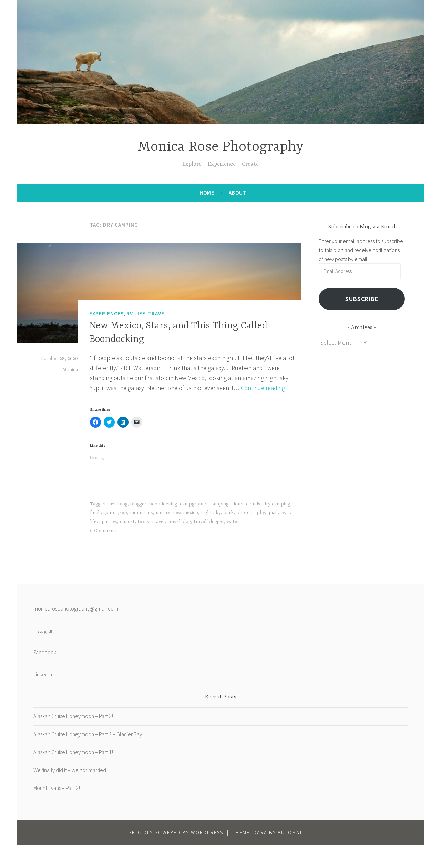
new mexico (185, 512)
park (228, 512)
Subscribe (361, 299)
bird (111, 504)
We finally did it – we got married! (70, 769)
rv (282, 512)
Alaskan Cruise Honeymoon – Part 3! (73, 715)
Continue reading (263, 388)
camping (219, 504)
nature (163, 512)
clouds (253, 504)
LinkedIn (42, 674)
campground (193, 504)
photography (250, 512)
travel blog (179, 521)
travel (158, 521)
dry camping (276, 504)
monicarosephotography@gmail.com (75, 608)
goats (109, 512)
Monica (70, 370)
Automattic (294, 832)
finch (95, 512)
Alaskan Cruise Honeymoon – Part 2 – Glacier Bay (87, 734)
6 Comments (104, 530)
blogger (138, 504)
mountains (141, 512)
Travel (157, 313)
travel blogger (209, 521)
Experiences (106, 313)
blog (122, 504)
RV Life (135, 313)
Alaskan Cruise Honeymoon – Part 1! (73, 752)
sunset (127, 521)
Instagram (44, 630)
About (237, 192)
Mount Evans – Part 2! (56, 787)
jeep (122, 512)
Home (206, 192)
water (233, 521)
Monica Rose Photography (221, 147)
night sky (210, 512)
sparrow (108, 521)
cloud (237, 504)
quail (272, 512)
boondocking (163, 504)
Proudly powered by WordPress (176, 832)
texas (143, 521)
